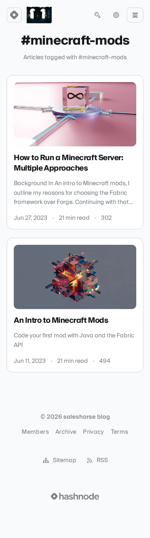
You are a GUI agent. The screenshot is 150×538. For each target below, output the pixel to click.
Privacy (93, 432)
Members (35, 432)
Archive (65, 432)
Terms (119, 432)
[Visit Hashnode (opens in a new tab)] (75, 496)
